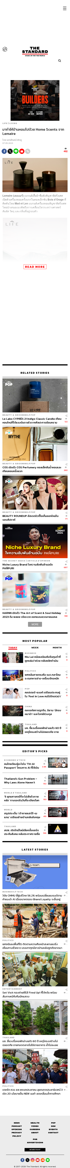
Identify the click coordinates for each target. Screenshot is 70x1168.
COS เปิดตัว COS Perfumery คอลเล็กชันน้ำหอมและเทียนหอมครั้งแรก (31, 469)
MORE (35, 624)
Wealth (35, 1123)
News (17, 1123)
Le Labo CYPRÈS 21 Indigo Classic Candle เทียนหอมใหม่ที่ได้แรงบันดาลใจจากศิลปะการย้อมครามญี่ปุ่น (31, 420)
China (28, 706)
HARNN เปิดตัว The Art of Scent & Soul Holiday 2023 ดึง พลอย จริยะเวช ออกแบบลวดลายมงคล (31, 614)
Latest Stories (35, 850)
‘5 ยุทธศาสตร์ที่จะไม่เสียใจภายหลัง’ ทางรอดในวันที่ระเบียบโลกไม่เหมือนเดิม (21, 798)
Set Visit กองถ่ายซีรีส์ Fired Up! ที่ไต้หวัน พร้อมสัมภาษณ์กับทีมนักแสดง (29, 994)
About (35, 1133)
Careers (35, 1129)
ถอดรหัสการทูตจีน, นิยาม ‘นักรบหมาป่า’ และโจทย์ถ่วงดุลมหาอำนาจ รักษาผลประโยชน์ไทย (43, 712)
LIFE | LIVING (9, 123)
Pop (53, 1123)
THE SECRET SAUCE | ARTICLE (20, 560)
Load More (35, 1101)
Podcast (17, 1126)
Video (35, 1126)
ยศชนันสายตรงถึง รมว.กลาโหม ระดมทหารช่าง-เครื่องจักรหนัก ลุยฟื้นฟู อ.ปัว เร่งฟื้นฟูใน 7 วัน (43, 676)
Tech (22, 760)
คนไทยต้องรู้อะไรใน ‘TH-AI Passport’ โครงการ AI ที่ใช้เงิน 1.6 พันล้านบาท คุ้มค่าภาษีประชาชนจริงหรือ (21, 765)
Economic (10, 760)
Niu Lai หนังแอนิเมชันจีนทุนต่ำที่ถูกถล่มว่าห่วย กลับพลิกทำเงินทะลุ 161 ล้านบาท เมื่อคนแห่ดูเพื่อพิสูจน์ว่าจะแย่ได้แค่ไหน (43, 658)
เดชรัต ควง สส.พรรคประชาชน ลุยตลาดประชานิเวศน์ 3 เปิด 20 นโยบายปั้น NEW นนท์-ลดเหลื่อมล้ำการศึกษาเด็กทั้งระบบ (32, 1091)
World (8, 792)
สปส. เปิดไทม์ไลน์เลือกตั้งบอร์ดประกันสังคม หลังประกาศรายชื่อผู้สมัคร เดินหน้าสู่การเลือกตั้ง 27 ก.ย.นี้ (22, 832)
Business (30, 653)
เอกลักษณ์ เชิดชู (14, 140)
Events (53, 1129)
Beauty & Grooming (15, 414)
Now (53, 1126)
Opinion (45, 560)
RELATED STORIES (35, 373)
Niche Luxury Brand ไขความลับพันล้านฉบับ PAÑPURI (27, 566)
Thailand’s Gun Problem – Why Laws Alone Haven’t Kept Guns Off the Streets (20, 780)
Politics (30, 670)
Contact (53, 1133)
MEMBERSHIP (35, 1150)
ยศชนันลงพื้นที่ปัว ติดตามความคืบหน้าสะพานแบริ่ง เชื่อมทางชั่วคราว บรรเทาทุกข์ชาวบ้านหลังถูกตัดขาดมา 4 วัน (32, 946)
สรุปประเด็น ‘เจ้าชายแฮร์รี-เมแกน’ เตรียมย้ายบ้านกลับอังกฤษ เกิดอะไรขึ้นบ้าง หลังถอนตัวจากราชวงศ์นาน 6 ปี (22, 815)
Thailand (31, 724)
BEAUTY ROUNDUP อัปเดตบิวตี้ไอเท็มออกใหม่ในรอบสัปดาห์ (30, 517)
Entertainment (12, 988)
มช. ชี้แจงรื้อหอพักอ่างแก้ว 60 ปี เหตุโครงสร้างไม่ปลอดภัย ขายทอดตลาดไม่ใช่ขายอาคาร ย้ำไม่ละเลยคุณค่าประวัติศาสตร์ (43, 729)
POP (32, 414)
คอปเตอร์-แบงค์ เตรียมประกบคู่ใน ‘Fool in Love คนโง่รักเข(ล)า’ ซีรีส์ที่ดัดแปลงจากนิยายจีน (43, 694)
